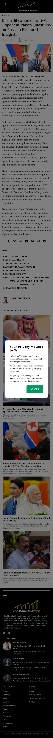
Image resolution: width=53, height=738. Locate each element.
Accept (35, 389)
